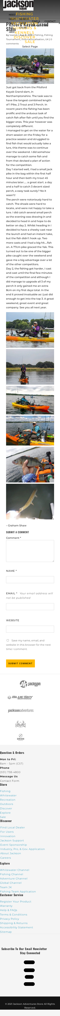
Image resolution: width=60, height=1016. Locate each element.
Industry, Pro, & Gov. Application (22, 849)
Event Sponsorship (13, 844)
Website (12, 620)
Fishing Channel (11, 874)
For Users (7, 831)
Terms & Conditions (13, 914)
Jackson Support (12, 840)
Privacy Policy (9, 918)
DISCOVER (24, 37)
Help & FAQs (8, 910)
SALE (30, 42)
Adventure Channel (14, 878)
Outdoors (6, 804)
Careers (5, 857)
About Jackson (10, 853)
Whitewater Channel (14, 870)
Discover (6, 808)
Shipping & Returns (14, 923)
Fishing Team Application (18, 891)
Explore (5, 812)
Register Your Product (15, 901)
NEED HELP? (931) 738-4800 (12, 23)
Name (11, 570)
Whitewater (8, 795)
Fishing (5, 791)
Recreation (8, 799)
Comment (13, 537)
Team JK (6, 887)
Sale (3, 817)
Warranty (6, 905)
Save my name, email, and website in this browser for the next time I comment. (28, 645)
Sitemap (6, 931)
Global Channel (11, 882)
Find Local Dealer (12, 827)
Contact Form (9, 780)
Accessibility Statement (16, 927)
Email (11, 593)
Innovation (8, 836)
